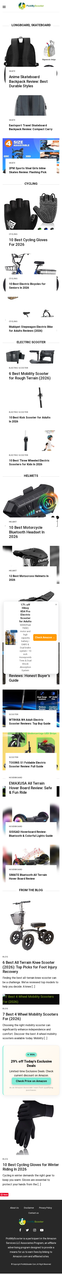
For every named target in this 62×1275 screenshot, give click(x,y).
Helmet (13, 522)
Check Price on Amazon (31, 1081)
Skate (12, 71)
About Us (14, 1208)
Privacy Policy (45, 1208)
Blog (5, 957)
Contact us (33, 1213)
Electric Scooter (18, 368)
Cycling (13, 234)
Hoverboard (16, 777)
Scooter (13, 714)
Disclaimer (29, 1208)
